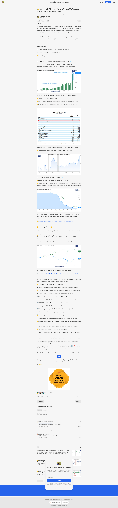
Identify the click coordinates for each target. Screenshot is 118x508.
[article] (59, 453)
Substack (53, 505)
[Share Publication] (103, 2)
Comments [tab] (39, 410)
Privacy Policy (68, 484)
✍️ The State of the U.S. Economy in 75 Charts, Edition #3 (53, 450)
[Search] (100, 2)
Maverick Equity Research (45, 16)
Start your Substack (56, 502)
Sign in (114, 2)
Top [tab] (38, 447)
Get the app (65, 502)
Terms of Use (65, 483)
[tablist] (42, 410)
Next (77, 401)
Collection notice (69, 499)
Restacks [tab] (45, 410)
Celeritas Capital (42, 421)
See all (39, 481)
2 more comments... (41, 441)
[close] (71, 462)
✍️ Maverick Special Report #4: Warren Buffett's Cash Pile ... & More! (55, 221)
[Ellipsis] (81, 421)
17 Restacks (51, 392)
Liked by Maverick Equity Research (46, 422)
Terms (64, 499)
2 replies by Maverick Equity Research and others (50, 430)
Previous (41, 401)
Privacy (60, 499)
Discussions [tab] (46, 447)
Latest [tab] (41, 447)
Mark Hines (41, 434)
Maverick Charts (41, 6)
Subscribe (108, 2)
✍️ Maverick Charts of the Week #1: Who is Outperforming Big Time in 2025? (57, 274)
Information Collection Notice (58, 484)
